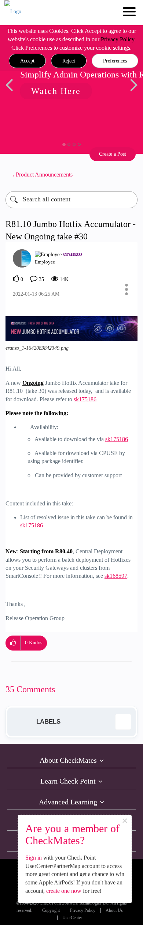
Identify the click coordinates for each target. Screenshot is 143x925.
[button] (27, 61)
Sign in (33, 857)
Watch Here (48, 91)
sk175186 (85, 399)
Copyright (51, 910)
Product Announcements (44, 174)
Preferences (115, 61)
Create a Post (112, 154)
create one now (63, 891)
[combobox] (72, 199)
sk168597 (115, 576)
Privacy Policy (117, 39)
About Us (114, 910)
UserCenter (72, 917)
